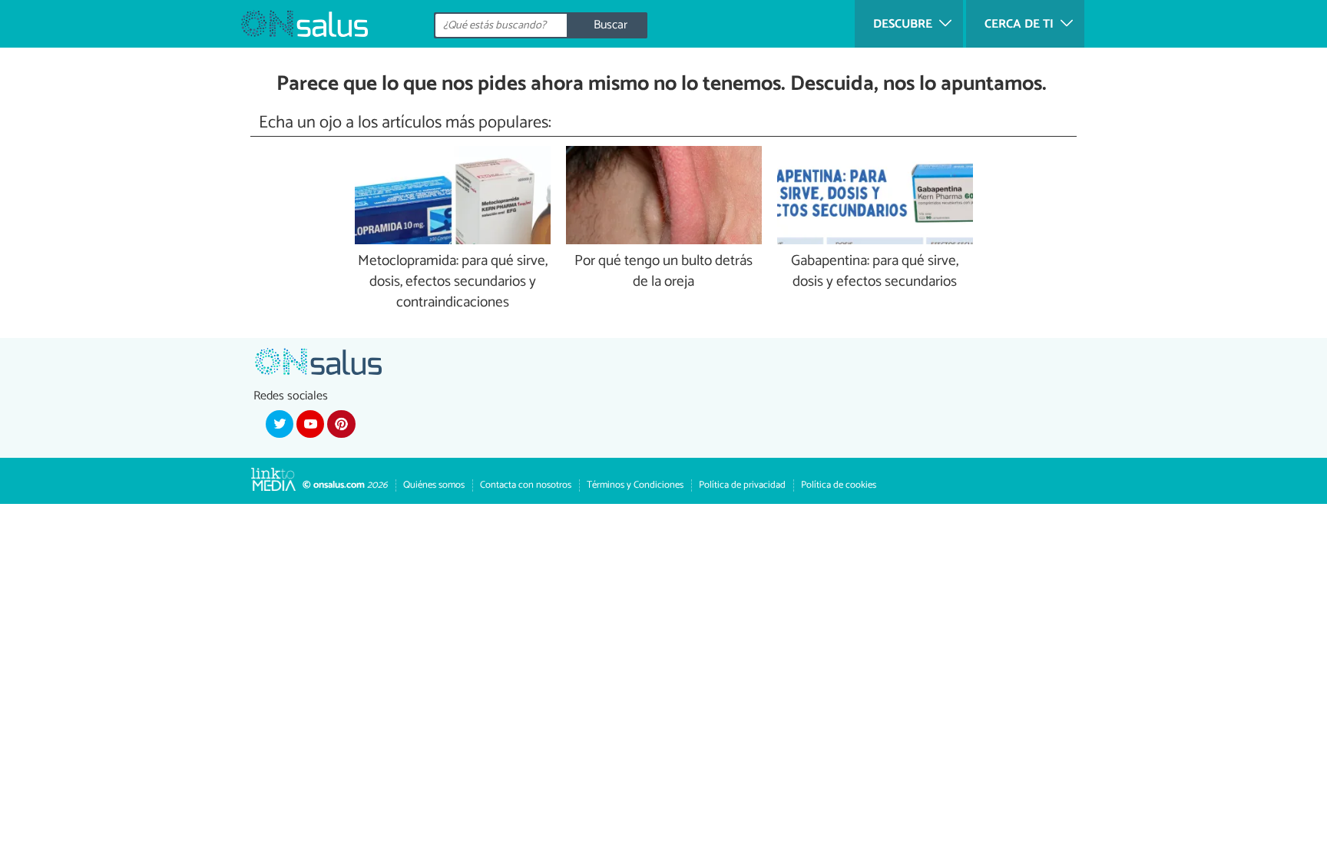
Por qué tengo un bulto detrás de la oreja (663, 272)
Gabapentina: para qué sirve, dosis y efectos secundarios (874, 272)
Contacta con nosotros (525, 485)
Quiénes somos (434, 485)
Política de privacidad (742, 485)
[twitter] (279, 424)
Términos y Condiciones (635, 485)
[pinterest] (341, 424)
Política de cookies (838, 485)
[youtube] (310, 424)
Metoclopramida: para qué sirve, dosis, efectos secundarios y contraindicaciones (453, 282)
